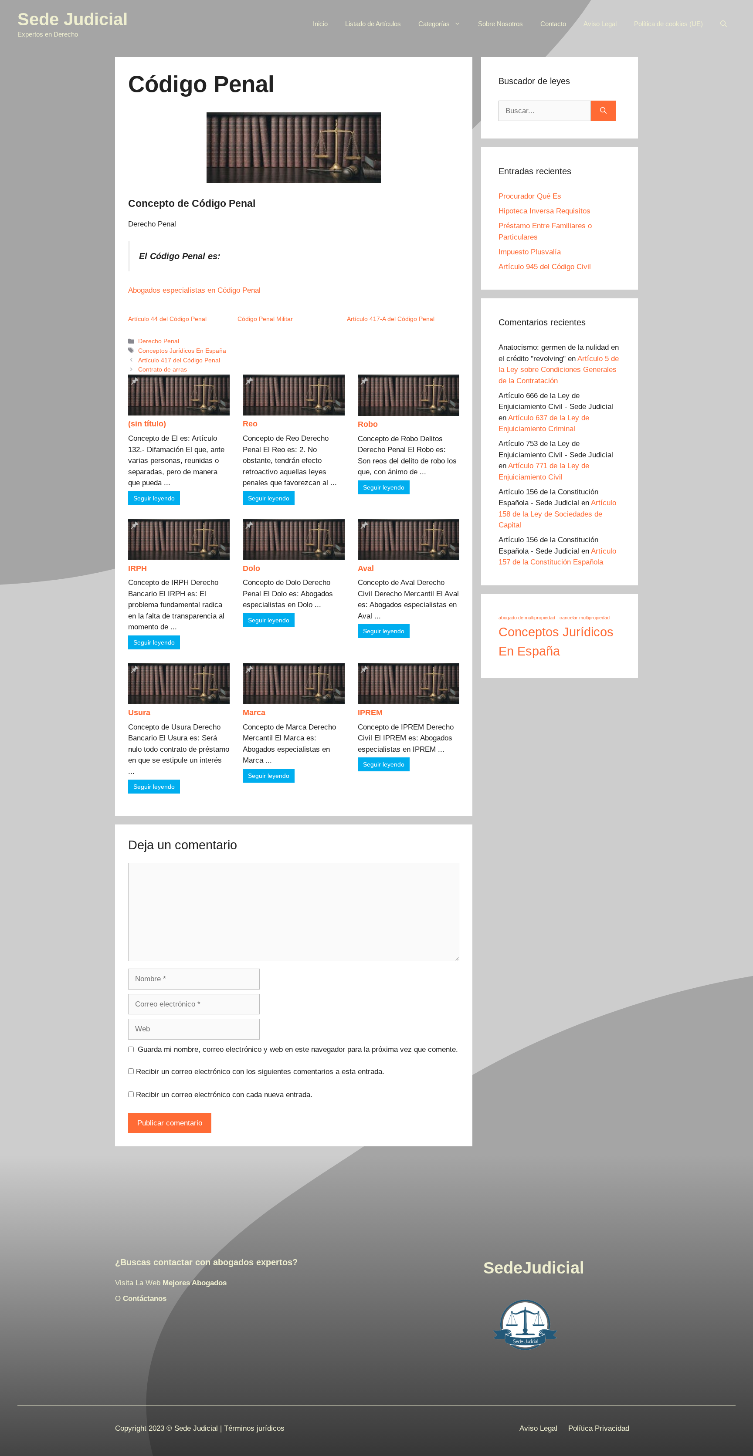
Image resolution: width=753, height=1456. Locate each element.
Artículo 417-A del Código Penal (390, 318)
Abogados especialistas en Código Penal (194, 290)
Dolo (251, 568)
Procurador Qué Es (530, 196)
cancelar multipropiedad (585, 617)
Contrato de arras (162, 369)
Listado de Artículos (373, 23)
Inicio (320, 23)
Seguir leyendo (154, 498)
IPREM (370, 712)
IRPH (137, 568)
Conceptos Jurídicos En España (182, 350)
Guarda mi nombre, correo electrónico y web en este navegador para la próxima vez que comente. (298, 1049)
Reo (250, 423)
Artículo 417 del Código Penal (179, 360)
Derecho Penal (158, 341)
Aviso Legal (600, 23)
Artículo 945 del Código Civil (545, 267)
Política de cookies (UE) (668, 23)
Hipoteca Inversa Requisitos (544, 211)
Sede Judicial (72, 19)
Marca (254, 712)
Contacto (553, 23)
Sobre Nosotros (500, 23)
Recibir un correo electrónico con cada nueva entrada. (224, 1095)
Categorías (434, 23)
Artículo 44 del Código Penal (167, 318)
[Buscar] (603, 111)
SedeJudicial (533, 1268)
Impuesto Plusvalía (530, 252)
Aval (366, 568)
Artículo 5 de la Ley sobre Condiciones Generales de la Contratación (559, 370)
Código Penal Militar (265, 318)
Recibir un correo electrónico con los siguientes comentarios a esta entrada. (260, 1072)
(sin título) (147, 423)
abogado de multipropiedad (527, 617)
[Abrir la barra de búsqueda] (724, 24)
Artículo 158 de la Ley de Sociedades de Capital (557, 514)
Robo (368, 424)
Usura (139, 712)
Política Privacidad (598, 1428)
